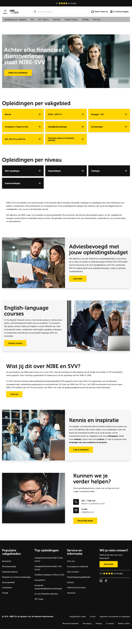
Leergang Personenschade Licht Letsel (48, 568)
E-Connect (110, 623)
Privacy (93, 616)
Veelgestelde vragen (77, 616)
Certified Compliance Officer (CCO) (49, 574)
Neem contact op (101, 11)
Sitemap (99, 623)
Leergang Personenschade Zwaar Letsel (49, 559)
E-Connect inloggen (121, 11)
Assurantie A (40, 580)
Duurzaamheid (8, 582)
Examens (56, 19)
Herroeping (87, 623)
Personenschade (9, 566)
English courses (71, 19)
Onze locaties (73, 571)
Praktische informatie (76, 587)
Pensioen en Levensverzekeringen (16, 577)
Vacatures (71, 592)
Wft (32, 19)
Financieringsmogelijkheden (78, 577)
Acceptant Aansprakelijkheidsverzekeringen (48, 587)
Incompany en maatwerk (77, 566)
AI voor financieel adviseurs (46, 593)
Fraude (5, 592)
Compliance (7, 587)
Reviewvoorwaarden (71, 623)
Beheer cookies (124, 623)
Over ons (97, 19)
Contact (70, 582)
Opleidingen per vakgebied (15, 19)
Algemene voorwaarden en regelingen (115, 616)
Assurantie (6, 561)
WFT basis (39, 599)
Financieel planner (10, 571)
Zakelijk (85, 19)
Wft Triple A (43, 19)
